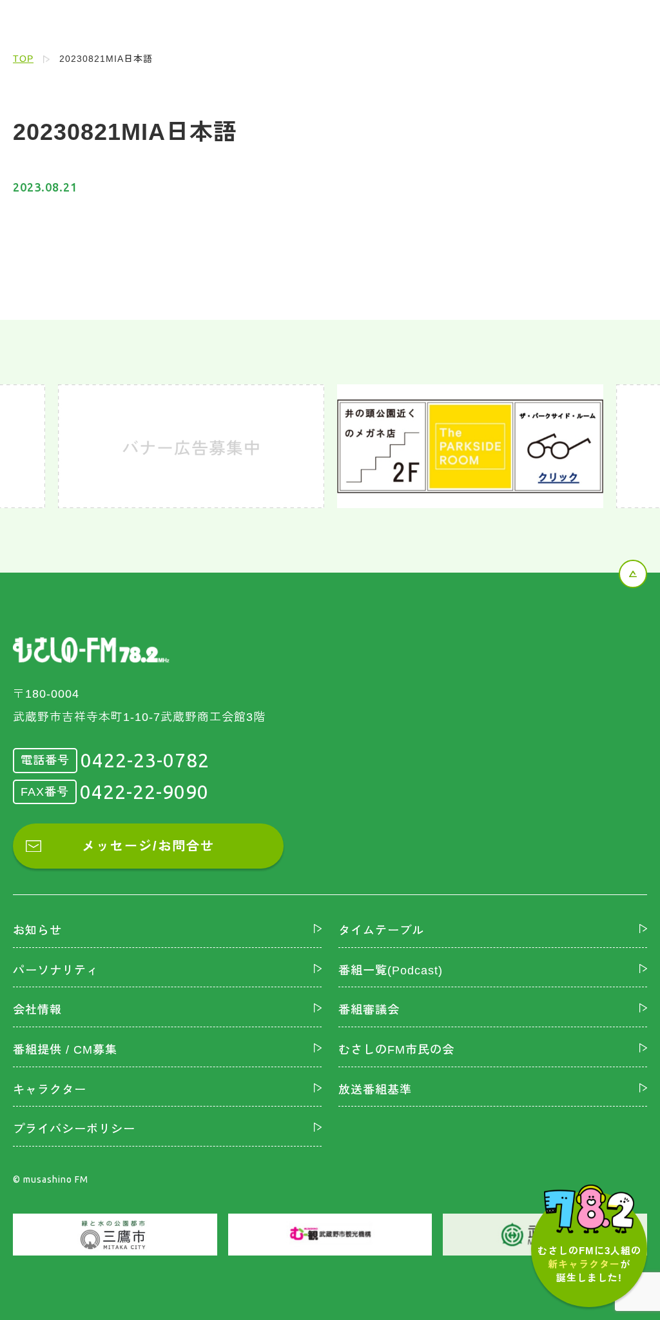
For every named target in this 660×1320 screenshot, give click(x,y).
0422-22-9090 (144, 792)
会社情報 (37, 1009)
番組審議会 (369, 1009)
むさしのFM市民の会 (396, 1049)
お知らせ (37, 930)
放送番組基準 (375, 1089)
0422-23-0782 (145, 760)
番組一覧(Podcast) (390, 970)
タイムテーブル (381, 930)
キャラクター (49, 1089)
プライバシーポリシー (74, 1129)
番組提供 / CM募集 (65, 1049)
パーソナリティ (56, 970)
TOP (23, 59)
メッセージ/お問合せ (148, 846)
